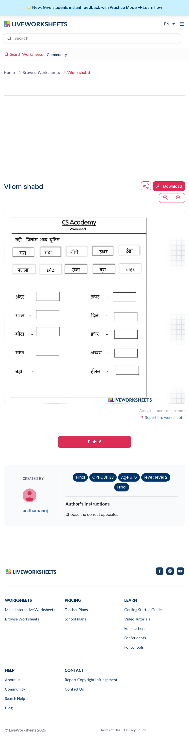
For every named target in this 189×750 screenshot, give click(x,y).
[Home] (35, 23)
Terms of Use (110, 730)
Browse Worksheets (22, 619)
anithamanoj (35, 510)
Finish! (94, 441)
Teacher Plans (76, 609)
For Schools (134, 647)
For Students (135, 637)
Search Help (15, 698)
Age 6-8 (129, 477)
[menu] (182, 24)
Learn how (152, 7)
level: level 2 (155, 477)
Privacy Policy (135, 730)
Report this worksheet (163, 418)
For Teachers (134, 628)
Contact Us (74, 689)
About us (12, 679)
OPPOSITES (103, 477)
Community (15, 689)
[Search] (10, 38)
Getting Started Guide (143, 609)
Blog (9, 707)
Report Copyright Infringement (91, 679)
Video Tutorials (137, 619)
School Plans (75, 619)
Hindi (80, 477)
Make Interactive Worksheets (30, 609)
